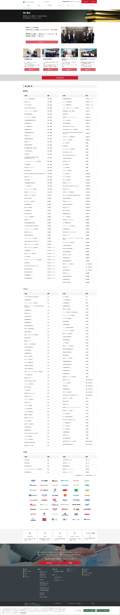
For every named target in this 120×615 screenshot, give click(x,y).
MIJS (93, 603)
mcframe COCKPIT (43, 597)
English (48, 1)
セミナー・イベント (73, 569)
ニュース (26, 573)
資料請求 (93, 1)
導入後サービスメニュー (59, 580)
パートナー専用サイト (57, 603)
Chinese (45, 1)
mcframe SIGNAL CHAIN (44, 583)
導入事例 (55, 569)
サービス (55, 574)
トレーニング (57, 578)
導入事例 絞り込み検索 (58, 571)
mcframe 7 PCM (42, 574)
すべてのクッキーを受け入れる (103, 610)
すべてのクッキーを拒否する (89, 610)
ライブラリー (27, 576)
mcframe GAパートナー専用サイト (75, 603)
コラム (25, 574)
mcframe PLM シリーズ (44, 587)
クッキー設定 (78, 610)
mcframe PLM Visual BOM (44, 589)
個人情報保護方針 (23, 612)
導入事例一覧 (61, 77)
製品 (40, 569)
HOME (24, 8)
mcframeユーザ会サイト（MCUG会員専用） (32, 605)
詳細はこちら (41, 41)
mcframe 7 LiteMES (43, 577)
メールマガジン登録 (87, 573)
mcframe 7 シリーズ (44, 571)
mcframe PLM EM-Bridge (44, 590)
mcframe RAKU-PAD (43, 585)
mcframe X (42, 579)
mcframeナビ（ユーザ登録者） (30, 603)
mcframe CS (42, 594)
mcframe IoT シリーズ (44, 582)
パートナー (71, 571)
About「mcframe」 (28, 571)
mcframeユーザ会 (57, 577)
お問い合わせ (85, 1)
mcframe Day (86, 574)
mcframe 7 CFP (42, 575)
